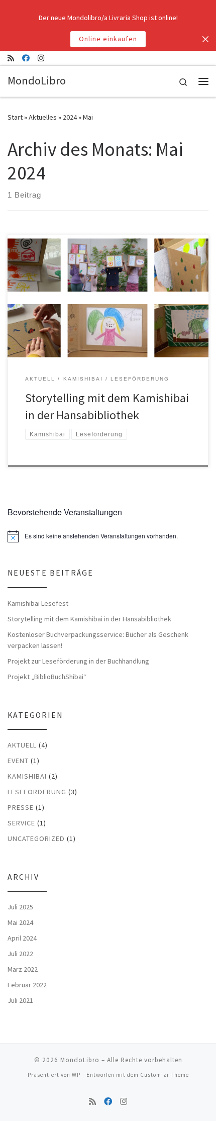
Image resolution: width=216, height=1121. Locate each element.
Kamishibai (27, 776)
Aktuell (22, 745)
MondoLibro (79, 1060)
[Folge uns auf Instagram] (41, 58)
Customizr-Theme (164, 1074)
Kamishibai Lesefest (38, 603)
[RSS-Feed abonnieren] (11, 58)
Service (21, 822)
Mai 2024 (20, 922)
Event (18, 760)
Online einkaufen (108, 38)
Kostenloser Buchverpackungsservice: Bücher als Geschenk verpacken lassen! (98, 640)
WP (76, 1074)
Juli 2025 (20, 906)
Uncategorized (36, 838)
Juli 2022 (20, 953)
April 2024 (22, 938)
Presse (21, 807)
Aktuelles (43, 117)
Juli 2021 (20, 1000)
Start (15, 117)
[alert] (108, 536)
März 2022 (23, 969)
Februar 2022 (27, 984)
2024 (70, 117)
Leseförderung (37, 791)
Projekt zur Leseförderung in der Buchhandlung (78, 661)
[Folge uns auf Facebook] (26, 58)
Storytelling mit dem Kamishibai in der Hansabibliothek (89, 618)
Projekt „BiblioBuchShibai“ (47, 676)
